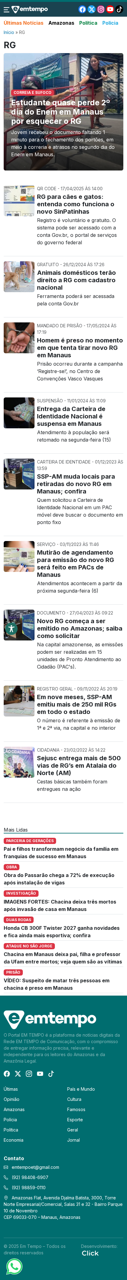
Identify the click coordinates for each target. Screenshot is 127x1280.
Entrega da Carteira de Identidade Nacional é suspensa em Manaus (71, 416)
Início (9, 32)
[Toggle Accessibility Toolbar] (11, 629)
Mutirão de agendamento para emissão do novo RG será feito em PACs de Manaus (75, 563)
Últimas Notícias (23, 23)
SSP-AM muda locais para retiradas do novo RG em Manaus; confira (76, 484)
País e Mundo (81, 1089)
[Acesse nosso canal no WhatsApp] (14, 1266)
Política (88, 23)
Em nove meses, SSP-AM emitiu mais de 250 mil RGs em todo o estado (77, 704)
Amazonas (61, 23)
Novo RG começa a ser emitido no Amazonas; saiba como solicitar (79, 628)
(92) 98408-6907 (29, 1177)
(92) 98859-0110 (28, 1187)
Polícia (110, 23)
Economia (13, 1140)
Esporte (75, 1119)
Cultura (74, 1099)
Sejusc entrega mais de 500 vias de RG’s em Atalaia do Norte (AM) (79, 765)
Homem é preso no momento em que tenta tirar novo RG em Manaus (80, 348)
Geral (72, 1129)
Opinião (11, 1099)
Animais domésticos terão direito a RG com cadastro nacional (76, 280)
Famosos (76, 1109)
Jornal (73, 1140)
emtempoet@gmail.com (35, 1167)
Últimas (11, 1089)
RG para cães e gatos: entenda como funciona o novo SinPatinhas (75, 204)
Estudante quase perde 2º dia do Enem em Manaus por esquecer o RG (60, 112)
